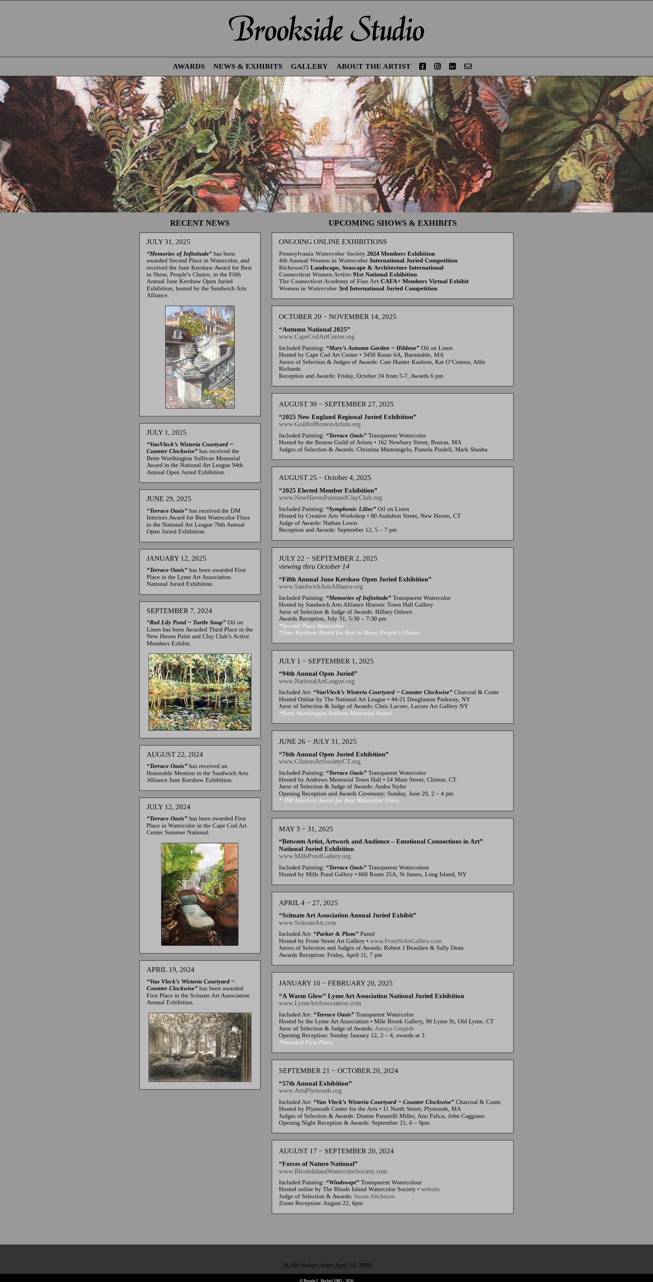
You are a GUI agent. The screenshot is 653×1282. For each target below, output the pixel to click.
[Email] (468, 66)
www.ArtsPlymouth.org (310, 1090)
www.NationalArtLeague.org (317, 681)
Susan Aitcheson (374, 1196)
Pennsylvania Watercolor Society (322, 253)
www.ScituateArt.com (307, 922)
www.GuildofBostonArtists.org (320, 424)
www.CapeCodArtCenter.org (317, 336)
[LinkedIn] (452, 66)
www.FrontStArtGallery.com (405, 941)
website (430, 1189)
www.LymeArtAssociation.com (320, 1003)
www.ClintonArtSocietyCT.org (320, 761)
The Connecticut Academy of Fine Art (329, 281)
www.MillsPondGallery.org (315, 856)
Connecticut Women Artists (315, 274)
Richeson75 (294, 267)
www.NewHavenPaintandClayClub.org (330, 497)
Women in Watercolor (308, 288)
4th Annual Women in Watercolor (323, 260)
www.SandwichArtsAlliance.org (321, 586)
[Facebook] (422, 66)
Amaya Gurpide (394, 1028)
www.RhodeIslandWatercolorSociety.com (333, 1171)
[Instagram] (437, 66)
